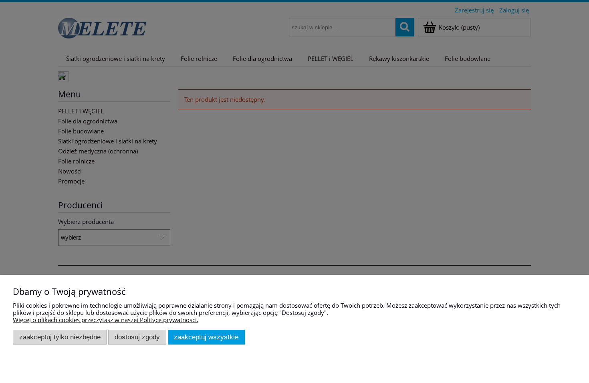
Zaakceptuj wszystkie (206, 337)
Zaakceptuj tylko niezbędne (60, 337)
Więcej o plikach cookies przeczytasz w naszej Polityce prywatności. (105, 320)
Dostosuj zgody (137, 337)
